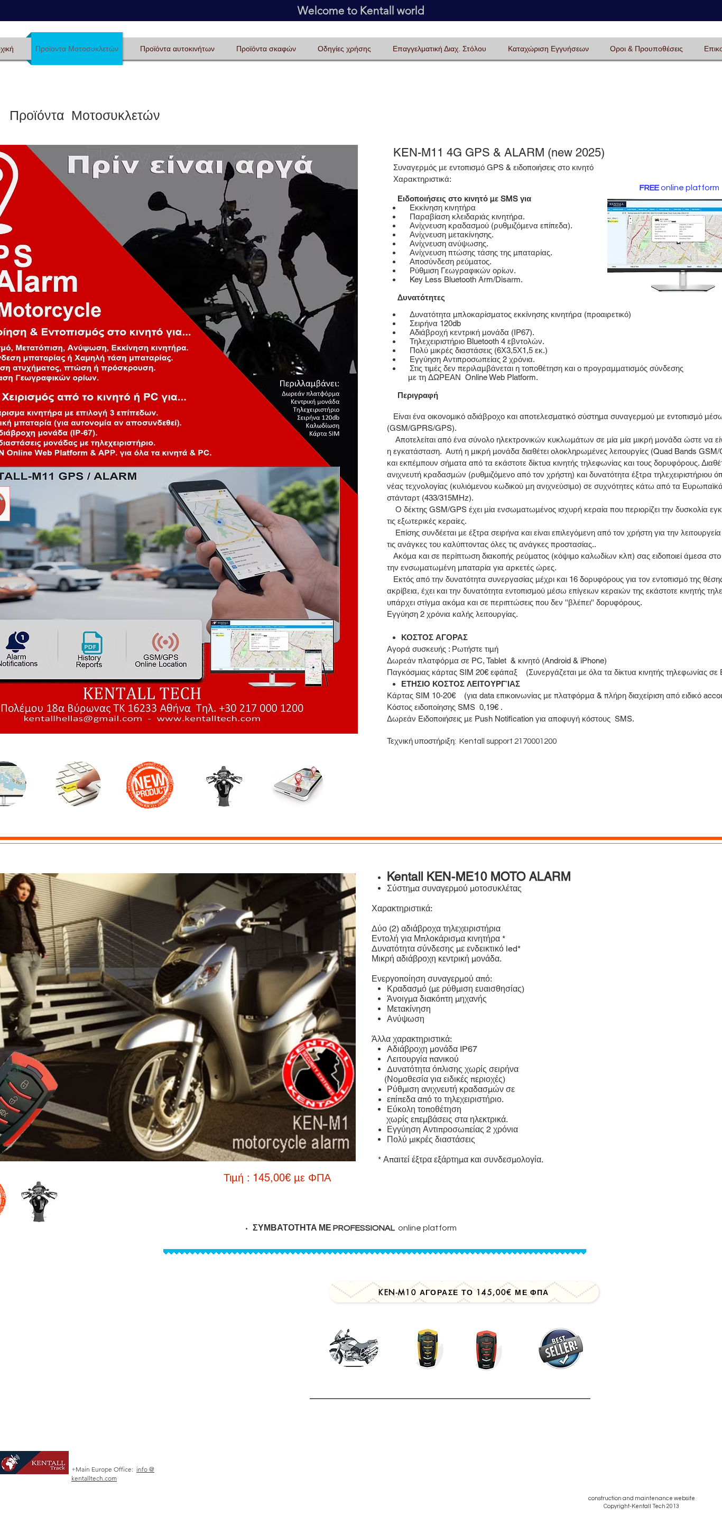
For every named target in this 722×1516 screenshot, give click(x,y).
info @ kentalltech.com (112, 1473)
